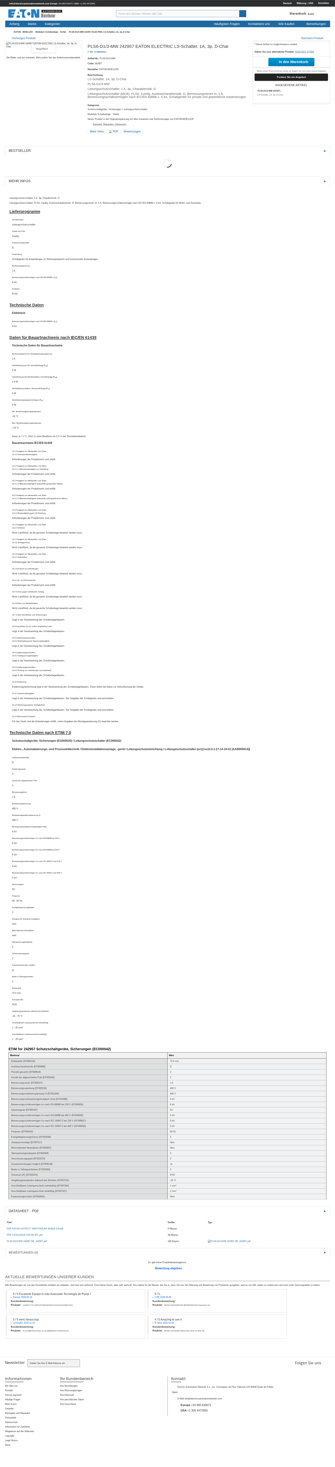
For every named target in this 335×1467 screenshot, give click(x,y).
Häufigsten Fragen (227, 24)
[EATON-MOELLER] (59, 13)
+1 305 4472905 (84, 3)
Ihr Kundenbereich (76, 1378)
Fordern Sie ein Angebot (291, 77)
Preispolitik (10, 1417)
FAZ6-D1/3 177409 (304, 51)
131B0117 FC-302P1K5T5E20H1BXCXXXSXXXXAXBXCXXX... (48, 1305)
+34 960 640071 (62, 3)
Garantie (9, 1408)
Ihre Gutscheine (68, 1404)
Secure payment (13, 1395)
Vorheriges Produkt (24, 38)
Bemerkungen (316, 24)
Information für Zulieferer (17, 1426)
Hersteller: (93, 69)
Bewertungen (132, 131)
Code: (91, 63)
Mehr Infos (97, 131)
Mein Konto (11, 1404)
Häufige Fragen (12, 1399)
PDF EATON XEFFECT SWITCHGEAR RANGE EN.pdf (35, 1228)
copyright (9, 1436)
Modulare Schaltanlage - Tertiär (50, 32)
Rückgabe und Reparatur (17, 1413)
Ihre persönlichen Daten (72, 1399)
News (8, 1445)
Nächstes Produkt (312, 38)
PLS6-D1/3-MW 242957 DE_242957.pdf (27, 1241)
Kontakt (9, 1390)
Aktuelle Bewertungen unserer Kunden (49, 1277)
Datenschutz (11, 1422)
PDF (115, 131)
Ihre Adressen (67, 1395)
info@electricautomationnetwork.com (203, 1398)
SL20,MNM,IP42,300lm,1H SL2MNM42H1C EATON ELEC (46, 1331)
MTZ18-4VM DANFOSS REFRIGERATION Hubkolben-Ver (187, 1305)
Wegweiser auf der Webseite (19, 1431)
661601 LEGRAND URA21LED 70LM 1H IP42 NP (184, 1331)
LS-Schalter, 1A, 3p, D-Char (270, 95)
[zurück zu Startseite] (8, 32)
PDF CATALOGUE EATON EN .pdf (24, 1235)
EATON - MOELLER (23, 32)
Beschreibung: (95, 75)
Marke (32, 24)
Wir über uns (11, 1386)
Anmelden (323, 3)
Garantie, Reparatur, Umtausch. (109, 124)
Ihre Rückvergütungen (71, 1390)
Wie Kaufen (286, 24)
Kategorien (52, 24)
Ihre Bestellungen (69, 1386)
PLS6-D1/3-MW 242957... (270, 91)
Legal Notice (11, 1440)
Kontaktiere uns (259, 24)
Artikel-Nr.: (93, 58)
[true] (242, 13)
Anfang (14, 24)
